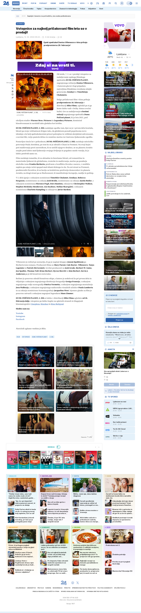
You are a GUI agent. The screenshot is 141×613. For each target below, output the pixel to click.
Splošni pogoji (119, 588)
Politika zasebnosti (105, 588)
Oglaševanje (20, 588)
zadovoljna (47, 476)
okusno (77, 527)
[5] (46, 460)
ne (107, 380)
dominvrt (46, 527)
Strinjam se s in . (118, 314)
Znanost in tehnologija (68, 9)
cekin (108, 476)
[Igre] (98, 3)
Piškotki (67, 588)
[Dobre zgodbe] (91, 3)
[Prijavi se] (122, 3)
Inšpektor (92, 9)
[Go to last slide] (81, 243)
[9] (91, 460)
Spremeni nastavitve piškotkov (84, 588)
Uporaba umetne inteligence (97, 591)
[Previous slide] (95, 447)
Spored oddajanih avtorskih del (73, 591)
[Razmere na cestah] (110, 3)
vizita (76, 476)
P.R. (12, 80)
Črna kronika (28, 9)
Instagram (20, 316)
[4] (35, 460)
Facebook (20, 319)
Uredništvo (31, 588)
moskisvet (13, 527)
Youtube (19, 313)
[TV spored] (104, 3)
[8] (80, 460)
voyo (108, 527)
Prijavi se (119, 320)
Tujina (39, 9)
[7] (69, 460)
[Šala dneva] (130, 343)
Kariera (48, 588)
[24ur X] (77, 582)
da (107, 377)
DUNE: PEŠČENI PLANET (39, 337)
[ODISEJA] (54, 447)
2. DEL (52, 337)
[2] (12, 460)
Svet (101, 9)
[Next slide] (90, 243)
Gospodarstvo (50, 9)
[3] (23, 460)
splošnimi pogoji (122, 314)
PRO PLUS (40, 588)
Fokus (82, 9)
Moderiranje (57, 588)
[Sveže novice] (17, 16)
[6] (57, 460)
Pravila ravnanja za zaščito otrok (46, 591)
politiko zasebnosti (114, 315)
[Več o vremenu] (132, 65)
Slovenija (16, 9)
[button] (25, 252)
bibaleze (12, 476)
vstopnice (26, 337)
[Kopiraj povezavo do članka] (12, 97)
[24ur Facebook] (72, 582)
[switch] (129, 3)
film (18, 337)
